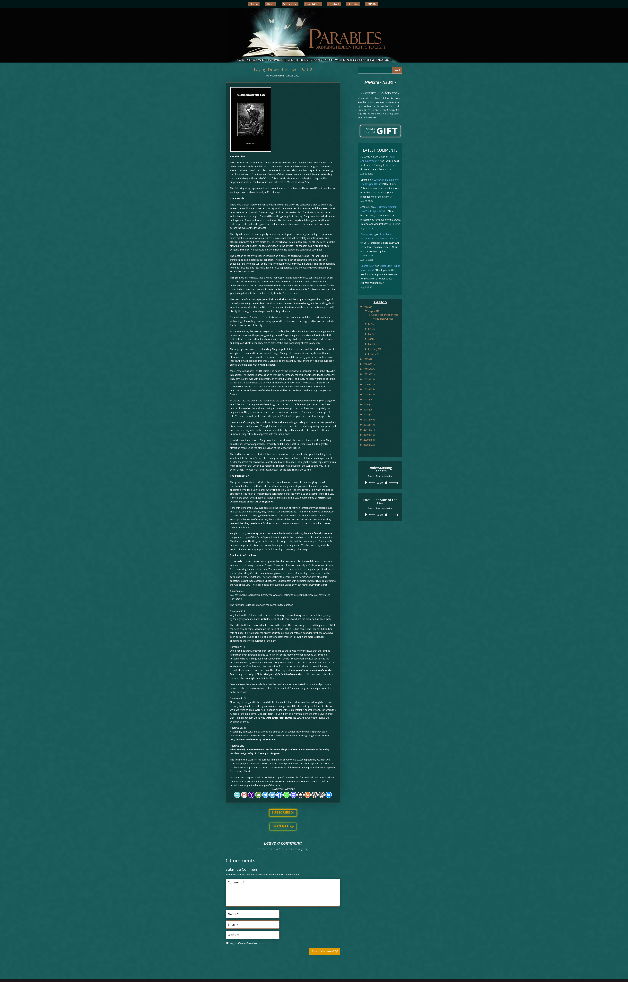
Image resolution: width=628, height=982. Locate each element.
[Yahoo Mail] (251, 795)
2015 (368, 409)
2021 (369, 379)
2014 (368, 414)
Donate (353, 4)
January (373, 354)
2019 (369, 389)
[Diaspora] (300, 795)
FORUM (371, 4)
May (372, 333)
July (371, 323)
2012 (369, 424)
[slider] (392, 482)
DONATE (280, 826)
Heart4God (312, 4)
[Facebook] (279, 795)
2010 (369, 434)
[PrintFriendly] (237, 795)
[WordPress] (314, 795)
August (373, 311)
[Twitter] (272, 795)
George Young (368, 234)
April (372, 338)
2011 (369, 429)
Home (254, 4)
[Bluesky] (328, 795)
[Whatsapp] (286, 795)
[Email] (258, 795)
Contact (334, 4)
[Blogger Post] (321, 795)
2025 (368, 359)
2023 (369, 369)
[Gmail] (244, 795)
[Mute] (386, 482)
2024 (369, 364)
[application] (380, 482)
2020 (369, 384)
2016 (368, 404)
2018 (369, 394)
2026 (368, 307)
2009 (369, 439)
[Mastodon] (293, 795)
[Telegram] (265, 795)
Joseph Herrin (277, 75)
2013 (369, 419)
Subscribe (290, 4)
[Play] (365, 482)
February (374, 349)
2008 (369, 444)
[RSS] (307, 795)
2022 (369, 374)
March (373, 343)
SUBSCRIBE (281, 812)
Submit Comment (322, 951)
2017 (368, 399)
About (270, 4)
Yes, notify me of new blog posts (247, 943)
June (372, 328)
